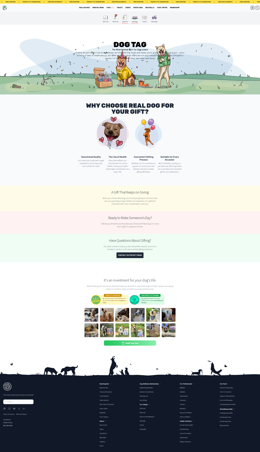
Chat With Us (7, 420)
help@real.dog (7, 423)
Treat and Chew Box (106, 392)
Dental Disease (184, 429)
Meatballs (149, 8)
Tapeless (102, 442)
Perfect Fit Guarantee (226, 388)
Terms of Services (9, 414)
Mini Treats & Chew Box (107, 404)
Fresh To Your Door (225, 392)
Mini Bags (142, 421)
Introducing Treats (225, 417)
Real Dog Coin (144, 396)
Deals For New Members (147, 417)
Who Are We (103, 425)
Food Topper (162, 8)
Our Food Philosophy (226, 400)
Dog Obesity (183, 438)
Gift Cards (143, 408)
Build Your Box (104, 388)
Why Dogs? (103, 438)
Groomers (183, 400)
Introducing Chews (225, 421)
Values (102, 429)
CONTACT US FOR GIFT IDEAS (130, 255)
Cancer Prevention (185, 433)
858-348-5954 (8, 426)
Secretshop (143, 400)
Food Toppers (104, 417)
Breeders (183, 409)
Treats (120, 8)
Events (142, 425)
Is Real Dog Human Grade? (228, 404)
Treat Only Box (104, 396)
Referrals (142, 413)
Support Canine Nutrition (227, 396)
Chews (128, 8)
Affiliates (182, 388)
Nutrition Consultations (147, 392)
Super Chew (138, 8)
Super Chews (104, 409)
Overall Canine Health (186, 425)
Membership (175, 8)
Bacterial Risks (224, 426)
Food (110, 8)
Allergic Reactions (185, 442)
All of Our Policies (21, 414)
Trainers (182, 404)
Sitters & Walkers (185, 417)
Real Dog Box (84, 8)
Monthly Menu (98, 8)
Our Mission (103, 433)
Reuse (101, 446)
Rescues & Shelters (186, 413)
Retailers (182, 392)
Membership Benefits (146, 388)
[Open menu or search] (257, 8)
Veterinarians (184, 396)
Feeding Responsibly (226, 413)
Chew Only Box (104, 400)
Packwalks (143, 429)
